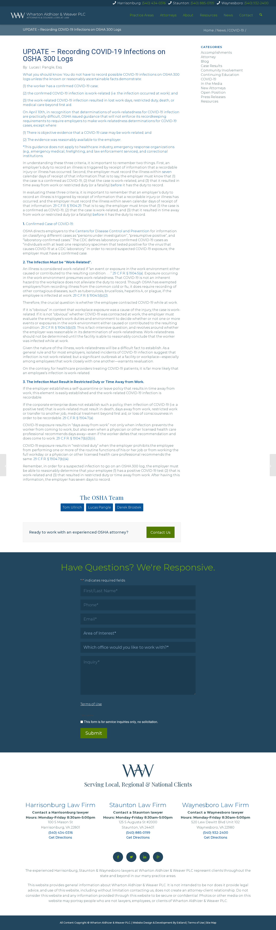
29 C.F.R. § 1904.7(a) (78, 418)
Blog (205, 61)
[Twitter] (131, 857)
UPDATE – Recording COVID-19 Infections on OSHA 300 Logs (72, 29)
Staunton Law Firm (137, 805)
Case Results (211, 66)
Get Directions (60, 837)
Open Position (213, 92)
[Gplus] (158, 857)
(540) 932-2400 (256, 3)
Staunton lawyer (148, 812)
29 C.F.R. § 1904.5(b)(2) (90, 295)
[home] (48, 15)
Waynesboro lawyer (225, 812)
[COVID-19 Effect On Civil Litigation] (3, 465)
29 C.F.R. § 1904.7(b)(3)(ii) (75, 438)
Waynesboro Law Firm (215, 805)
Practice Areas (142, 15)
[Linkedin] (145, 857)
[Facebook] (118, 857)
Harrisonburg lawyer (70, 812)
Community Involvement (222, 70)
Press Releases (213, 97)
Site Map (211, 922)
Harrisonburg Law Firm (60, 805)
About (188, 15)
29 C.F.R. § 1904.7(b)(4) (50, 459)
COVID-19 (208, 79)
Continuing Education (220, 75)
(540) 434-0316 (154, 3)
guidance (91, 116)
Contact (246, 15)
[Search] (260, 15)
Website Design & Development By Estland (159, 922)
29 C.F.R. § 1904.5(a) (128, 273)
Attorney (208, 57)
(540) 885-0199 (202, 3)
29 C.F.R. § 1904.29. (67, 206)
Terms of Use (196, 922)
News (228, 15)
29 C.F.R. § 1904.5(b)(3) (58, 328)
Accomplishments (216, 52)
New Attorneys (213, 88)
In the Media (211, 84)
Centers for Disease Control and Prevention (112, 231)
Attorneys (168, 15)
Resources (208, 15)
